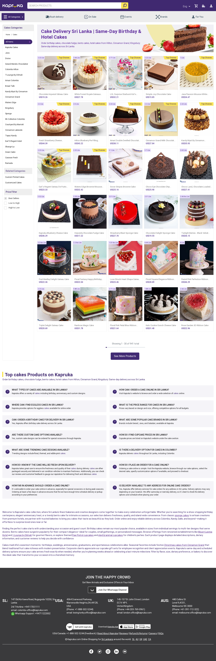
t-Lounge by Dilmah (22, 535)
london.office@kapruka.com (137, 612)
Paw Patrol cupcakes (83, 535)
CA (149, 639)
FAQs (161, 633)
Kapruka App (113, 627)
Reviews (123, 633)
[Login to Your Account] (211, 7)
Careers (153, 633)
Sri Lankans (107, 639)
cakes (37, 393)
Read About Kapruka (107, 633)
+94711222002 (42, 613)
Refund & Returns (138, 633)
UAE (145, 639)
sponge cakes (182, 515)
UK (140, 639)
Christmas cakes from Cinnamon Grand (184, 545)
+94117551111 (32, 607)
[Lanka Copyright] (66, 639)
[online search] (124, 5)
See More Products (125, 356)
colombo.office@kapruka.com (33, 610)
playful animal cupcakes (110, 535)
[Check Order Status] (204, 7)
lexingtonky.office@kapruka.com (89, 612)
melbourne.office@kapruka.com (195, 612)
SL (133, 639)
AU (137, 639)
